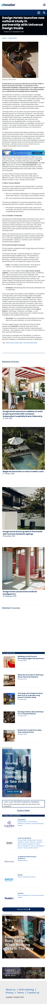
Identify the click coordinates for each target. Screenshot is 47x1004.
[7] (16, 797)
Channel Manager (32, 821)
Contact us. (33, 992)
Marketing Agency (23, 860)
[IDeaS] (9, 880)
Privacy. (10, 992)
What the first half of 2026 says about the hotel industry (31, 676)
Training (25, 847)
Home (4, 38)
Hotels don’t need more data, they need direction (30, 731)
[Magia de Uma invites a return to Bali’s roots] (23, 448)
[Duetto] (9, 898)
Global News (12, 38)
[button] (44, 5)
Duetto (21, 893)
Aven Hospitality (24, 838)
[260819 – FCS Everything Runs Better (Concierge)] (23, 958)
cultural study (9, 342)
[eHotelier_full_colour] (8, 5)
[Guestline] (9, 824)
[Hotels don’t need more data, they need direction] (9, 735)
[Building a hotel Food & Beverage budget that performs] (9, 662)
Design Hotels (18, 342)
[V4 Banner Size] (23, 155)
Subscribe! (23, 810)
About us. (11, 989)
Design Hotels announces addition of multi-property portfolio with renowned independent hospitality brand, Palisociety (23, 413)
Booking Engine (22, 821)
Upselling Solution (33, 847)
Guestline (22, 820)
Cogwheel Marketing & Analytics (27, 858)
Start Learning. (26, 989)
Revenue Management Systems (27, 877)
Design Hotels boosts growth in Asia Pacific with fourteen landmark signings (22, 532)
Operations (28, 823)
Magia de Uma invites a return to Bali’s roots (23, 471)
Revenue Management (24, 846)
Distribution (21, 823)
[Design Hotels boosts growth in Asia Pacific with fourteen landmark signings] (23, 508)
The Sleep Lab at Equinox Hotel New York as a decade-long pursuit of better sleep (30, 695)
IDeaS (20, 875)
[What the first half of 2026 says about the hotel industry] (9, 680)
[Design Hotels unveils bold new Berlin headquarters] (23, 568)
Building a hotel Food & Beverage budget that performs (31, 657)
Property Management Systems (31, 844)
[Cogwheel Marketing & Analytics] (9, 861)
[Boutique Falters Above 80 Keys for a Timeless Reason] (9, 717)
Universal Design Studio (30, 342)
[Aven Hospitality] (9, 843)
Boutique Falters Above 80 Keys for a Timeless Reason (31, 713)
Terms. (20, 992)
